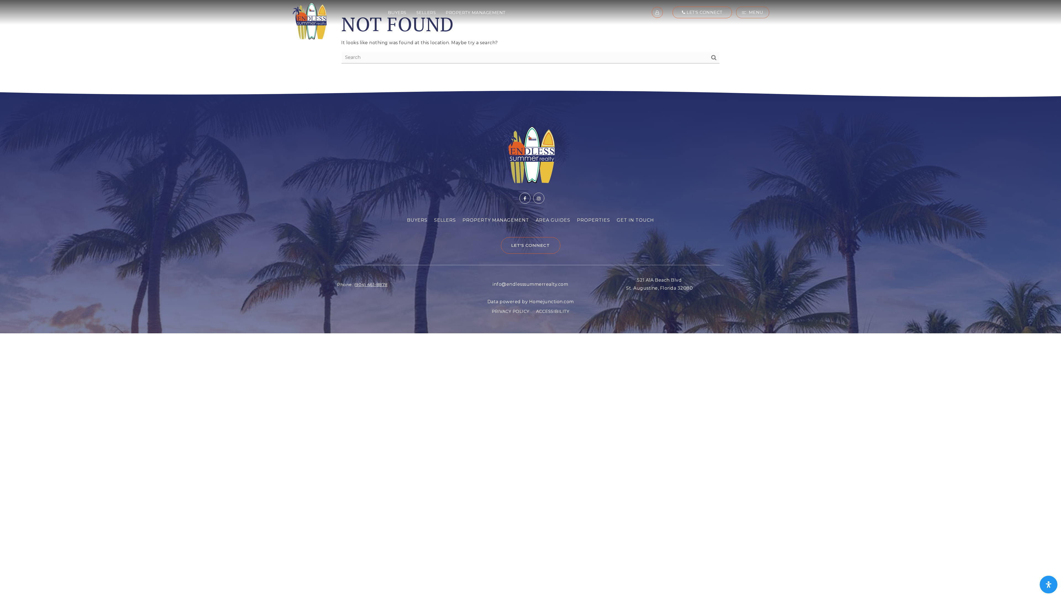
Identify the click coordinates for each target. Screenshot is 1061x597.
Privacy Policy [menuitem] (510, 311)
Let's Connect (704, 12)
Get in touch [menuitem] (635, 220)
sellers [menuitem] (426, 12)
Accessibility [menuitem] (552, 311)
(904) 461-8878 (371, 284)
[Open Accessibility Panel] (1048, 584)
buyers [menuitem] (397, 12)
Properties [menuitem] (593, 220)
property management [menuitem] (476, 12)
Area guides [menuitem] (553, 220)
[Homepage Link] (310, 20)
